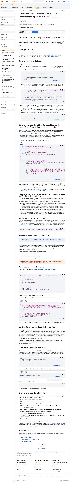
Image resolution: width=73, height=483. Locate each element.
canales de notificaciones (26, 106)
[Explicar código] (61, 72)
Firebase (20, 10)
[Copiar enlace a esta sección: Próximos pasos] (33, 430)
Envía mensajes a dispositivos (27, 437)
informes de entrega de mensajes (48, 56)
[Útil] (63, 11)
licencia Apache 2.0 (29, 452)
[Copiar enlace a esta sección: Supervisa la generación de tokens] (44, 295)
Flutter (47, 32)
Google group (54, 465)
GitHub (18, 469)
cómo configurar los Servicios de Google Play (43, 332)
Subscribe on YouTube (38, 467)
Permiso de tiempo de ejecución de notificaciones (33, 189)
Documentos (14, 1)
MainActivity (58, 376)
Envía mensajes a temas (26, 441)
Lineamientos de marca (56, 469)
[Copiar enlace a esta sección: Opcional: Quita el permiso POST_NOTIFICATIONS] (46, 218)
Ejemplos (51, 7)
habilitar (52, 55)
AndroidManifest (57, 80)
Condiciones (19, 480)
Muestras (18, 465)
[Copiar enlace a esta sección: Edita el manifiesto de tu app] (44, 61)
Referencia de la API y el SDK (22, 464)
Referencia (45, 7)
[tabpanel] (42, 163)
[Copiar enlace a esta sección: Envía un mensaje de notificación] (47, 393)
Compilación (29, 7)
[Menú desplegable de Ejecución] (40, 7)
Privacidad (24, 480)
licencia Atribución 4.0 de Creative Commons (52, 451)
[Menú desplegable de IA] (24, 7)
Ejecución (37, 7)
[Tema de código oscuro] (63, 72)
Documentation (5, 5)
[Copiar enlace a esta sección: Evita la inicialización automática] (47, 348)
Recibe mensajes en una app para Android (30, 439)
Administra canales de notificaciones (49, 112)
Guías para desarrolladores (21, 462)
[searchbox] (7, 11)
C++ (59, 32)
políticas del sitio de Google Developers (55, 452)
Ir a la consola (63, 1)
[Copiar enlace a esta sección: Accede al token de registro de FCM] (50, 235)
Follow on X (36, 465)
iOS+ (29, 32)
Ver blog (35, 462)
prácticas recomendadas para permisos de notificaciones (33, 215)
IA (22, 7)
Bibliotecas (19, 467)
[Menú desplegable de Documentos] (18, 1)
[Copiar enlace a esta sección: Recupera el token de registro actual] (45, 267)
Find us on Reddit (37, 464)
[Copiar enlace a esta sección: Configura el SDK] (34, 50)
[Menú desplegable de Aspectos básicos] (19, 7)
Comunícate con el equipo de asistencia (59, 462)
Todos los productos (59, 475)
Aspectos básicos (14, 7)
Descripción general (5, 7)
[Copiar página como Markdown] (56, 17)
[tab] (21, 143)
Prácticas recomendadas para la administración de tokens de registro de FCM (42, 239)
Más (21, 1)
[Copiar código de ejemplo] (64, 72)
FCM (13, 5)
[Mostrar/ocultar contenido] (26, 20)
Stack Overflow (55, 464)
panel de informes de (57, 423)
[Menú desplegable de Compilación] (33, 7)
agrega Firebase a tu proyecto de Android (37, 52)
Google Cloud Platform (49, 475)
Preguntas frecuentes (56, 471)
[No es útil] (64, 11)
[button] (7, 19)
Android (35, 32)
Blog (58, 1)
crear (36, 108)
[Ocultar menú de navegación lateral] (14, 481)
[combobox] (38, 1)
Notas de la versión (55, 467)
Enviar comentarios (60, 13)
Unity (54, 32)
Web (41, 32)
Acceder (70, 1)
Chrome (36, 475)
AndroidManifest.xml (57, 365)
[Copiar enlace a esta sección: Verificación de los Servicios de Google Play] (56, 327)
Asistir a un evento (37, 469)
